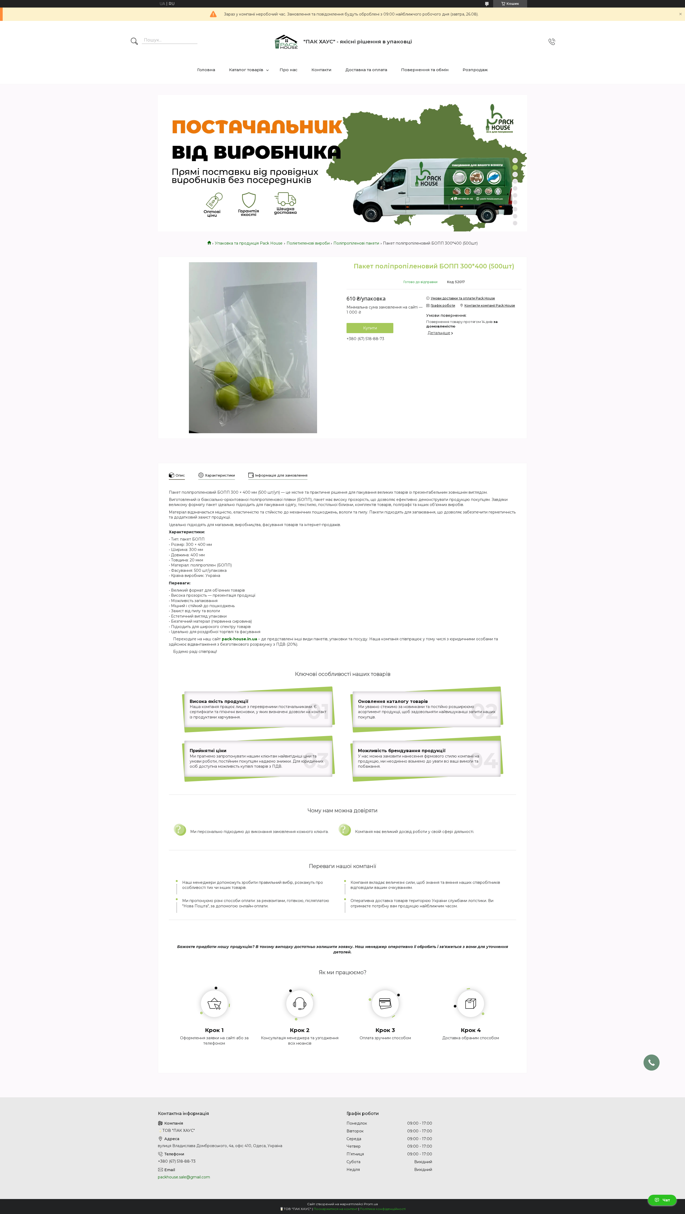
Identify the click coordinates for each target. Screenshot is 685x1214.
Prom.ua (371, 1204)
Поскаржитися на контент (335, 1209)
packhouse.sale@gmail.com (184, 1177)
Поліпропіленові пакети (356, 243)
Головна (206, 69)
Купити (370, 328)
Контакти (321, 69)
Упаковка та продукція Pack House (249, 243)
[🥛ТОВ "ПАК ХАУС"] (286, 41)
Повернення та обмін (425, 69)
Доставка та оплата (366, 69)
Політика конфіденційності (383, 1209)
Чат (666, 1200)
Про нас (289, 69)
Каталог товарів (246, 69)
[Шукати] (134, 42)
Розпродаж (475, 69)
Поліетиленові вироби (308, 243)
